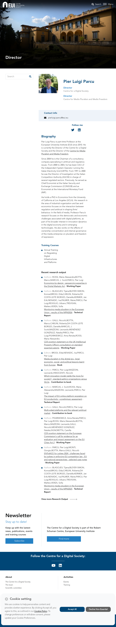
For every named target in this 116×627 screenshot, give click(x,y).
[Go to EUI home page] (14, 5)
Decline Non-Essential (98, 609)
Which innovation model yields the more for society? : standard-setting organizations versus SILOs (65, 379)
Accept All (72, 609)
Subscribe (19, 541)
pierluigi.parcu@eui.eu (58, 118)
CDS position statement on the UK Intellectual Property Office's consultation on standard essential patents (65, 345)
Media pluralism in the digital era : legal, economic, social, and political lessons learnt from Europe (64, 362)
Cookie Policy (40, 611)
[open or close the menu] (105, 4)
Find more (64, 539)
